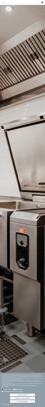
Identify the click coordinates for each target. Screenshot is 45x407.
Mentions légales (5, 386)
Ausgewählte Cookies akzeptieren (22, 398)
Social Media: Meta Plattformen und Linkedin (13, 391)
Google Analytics (19, 389)
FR (37, 2)
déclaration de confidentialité (24, 385)
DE (2, 170)
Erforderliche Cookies (8, 389)
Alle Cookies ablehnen (22, 401)
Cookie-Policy (34, 385)
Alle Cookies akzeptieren (22, 394)
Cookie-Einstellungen (6, 404)
